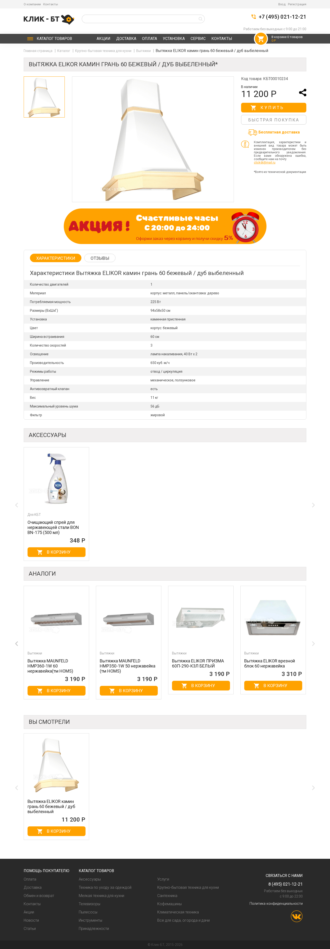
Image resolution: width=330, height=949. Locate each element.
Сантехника (167, 895)
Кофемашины (169, 904)
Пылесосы (88, 912)
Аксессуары (90, 879)
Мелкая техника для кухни (101, 895)
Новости (31, 920)
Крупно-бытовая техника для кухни (103, 51)
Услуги (163, 879)
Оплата (149, 38)
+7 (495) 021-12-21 (282, 17)
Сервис (198, 38)
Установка (174, 38)
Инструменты (90, 920)
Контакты (50, 4)
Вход (282, 4)
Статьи (30, 928)
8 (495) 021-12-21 (285, 884)
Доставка (126, 38)
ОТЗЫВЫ (100, 258)
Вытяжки (143, 51)
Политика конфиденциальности (276, 903)
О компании (32, 4)
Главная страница (38, 51)
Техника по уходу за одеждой (105, 887)
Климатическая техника (178, 912)
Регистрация (297, 4)
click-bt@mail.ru (264, 162)
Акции (103, 38)
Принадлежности (94, 928)
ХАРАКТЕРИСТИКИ (55, 258)
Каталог (54, 38)
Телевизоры (89, 904)
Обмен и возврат (39, 895)
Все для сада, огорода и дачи (183, 920)
